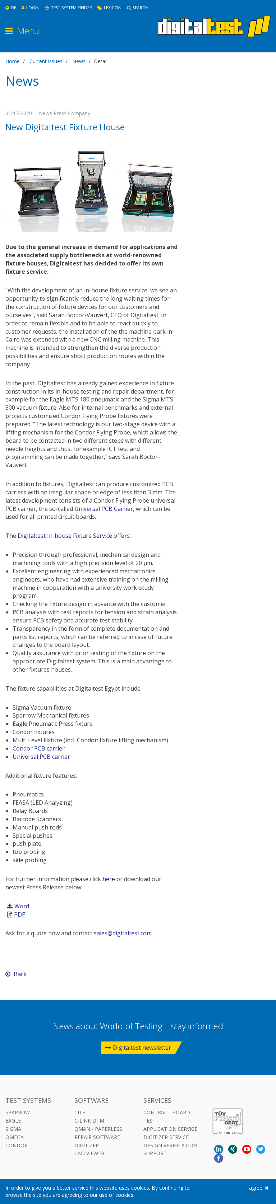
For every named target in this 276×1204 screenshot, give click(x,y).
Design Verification (170, 1145)
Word (21, 906)
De (13, 8)
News (79, 61)
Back (19, 974)
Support (155, 1153)
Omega (14, 1137)
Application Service (170, 1128)
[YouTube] (246, 1149)
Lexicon (112, 8)
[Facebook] (218, 1158)
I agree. (255, 1187)
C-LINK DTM (89, 1120)
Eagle (13, 1120)
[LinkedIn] (218, 1149)
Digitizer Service (166, 1137)
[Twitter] (260, 1149)
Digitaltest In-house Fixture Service (65, 536)
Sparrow (17, 1112)
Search (140, 8)
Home (12, 61)
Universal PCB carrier (41, 757)
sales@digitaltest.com (123, 933)
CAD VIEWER (89, 1153)
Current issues (46, 61)
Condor (16, 1145)
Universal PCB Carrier (103, 509)
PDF (19, 914)
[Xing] (232, 1149)
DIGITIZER (86, 1145)
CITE (79, 1112)
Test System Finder (71, 8)
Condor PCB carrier (39, 748)
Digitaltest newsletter (142, 1048)
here (108, 879)
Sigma (13, 1128)
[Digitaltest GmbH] (214, 26)
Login (33, 8)
